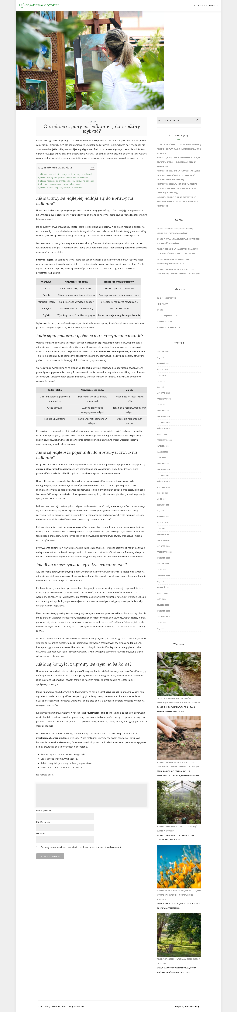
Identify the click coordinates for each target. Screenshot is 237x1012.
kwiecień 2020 (163, 587)
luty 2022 (161, 458)
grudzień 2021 (163, 469)
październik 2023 (164, 428)
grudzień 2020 (163, 540)
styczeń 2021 (163, 534)
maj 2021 (160, 511)
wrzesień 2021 (163, 487)
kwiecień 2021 (163, 517)
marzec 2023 (162, 434)
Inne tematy (162, 304)
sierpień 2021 (163, 493)
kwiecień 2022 (163, 446)
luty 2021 (161, 528)
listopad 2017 (163, 617)
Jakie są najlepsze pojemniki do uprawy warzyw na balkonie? (67, 181)
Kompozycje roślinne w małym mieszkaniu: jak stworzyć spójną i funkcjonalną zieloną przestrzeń (178, 162)
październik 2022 (164, 440)
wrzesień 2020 (163, 558)
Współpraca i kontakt (206, 6)
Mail (43, 821)
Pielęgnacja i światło (167, 316)
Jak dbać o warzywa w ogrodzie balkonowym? (60, 184)
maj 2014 (160, 628)
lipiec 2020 (161, 570)
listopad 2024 (163, 393)
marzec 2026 (162, 369)
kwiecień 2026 (163, 363)
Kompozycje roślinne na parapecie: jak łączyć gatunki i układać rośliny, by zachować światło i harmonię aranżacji (178, 175)
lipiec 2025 (161, 381)
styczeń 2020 (163, 605)
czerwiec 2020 (163, 575)
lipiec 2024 (161, 405)
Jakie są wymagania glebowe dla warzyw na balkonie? (64, 177)
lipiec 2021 (161, 499)
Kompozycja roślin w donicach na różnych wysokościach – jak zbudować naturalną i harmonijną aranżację (177, 188)
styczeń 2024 (163, 411)
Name (43, 810)
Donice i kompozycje (166, 298)
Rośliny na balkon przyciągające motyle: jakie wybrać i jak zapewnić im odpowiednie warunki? (179, 895)
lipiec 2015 (161, 623)
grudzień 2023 (163, 416)
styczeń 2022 (163, 464)
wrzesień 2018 (163, 611)
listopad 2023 (163, 422)
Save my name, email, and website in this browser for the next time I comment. (81, 847)
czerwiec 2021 (163, 505)
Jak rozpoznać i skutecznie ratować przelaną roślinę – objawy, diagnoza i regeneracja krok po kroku (179, 148)
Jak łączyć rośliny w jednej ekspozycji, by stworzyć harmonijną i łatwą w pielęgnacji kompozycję (177, 201)
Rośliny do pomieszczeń (168, 327)
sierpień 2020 (163, 564)
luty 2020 (161, 599)
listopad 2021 (163, 475)
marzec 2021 (162, 522)
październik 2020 (164, 552)
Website (40, 833)
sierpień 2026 (163, 352)
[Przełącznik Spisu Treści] (91, 167)
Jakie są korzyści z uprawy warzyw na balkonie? (61, 187)
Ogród (92, 122)
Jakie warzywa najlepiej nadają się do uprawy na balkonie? (66, 174)
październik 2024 (164, 399)
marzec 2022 (162, 452)
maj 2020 (160, 581)
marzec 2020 (162, 593)
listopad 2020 (163, 546)
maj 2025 (160, 387)
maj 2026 (160, 358)
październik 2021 (164, 481)
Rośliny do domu (165, 321)
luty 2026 (161, 375)
